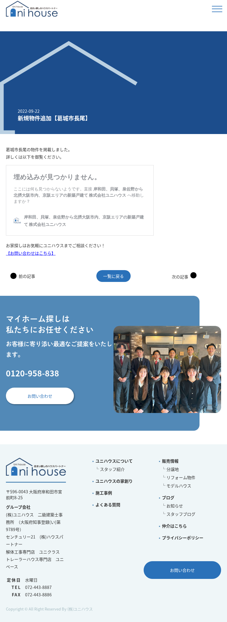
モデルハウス (178, 486)
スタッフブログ (180, 514)
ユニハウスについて (114, 461)
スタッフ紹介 (112, 469)
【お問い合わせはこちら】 (31, 253)
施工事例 (103, 493)
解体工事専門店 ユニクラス (33, 552)
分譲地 (172, 469)
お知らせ (174, 506)
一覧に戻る (113, 276)
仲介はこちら (174, 526)
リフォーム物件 (180, 477)
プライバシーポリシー (182, 538)
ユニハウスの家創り (114, 481)
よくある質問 (107, 504)
